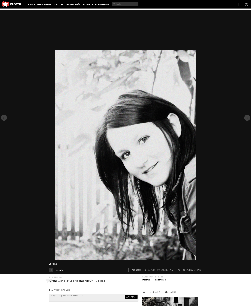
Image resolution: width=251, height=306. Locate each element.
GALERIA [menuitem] (30, 4)
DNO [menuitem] (62, 4)
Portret (146, 280)
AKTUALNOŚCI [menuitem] (73, 4)
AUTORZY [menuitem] (88, 4)
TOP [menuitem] (55, 4)
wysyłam (131, 297)
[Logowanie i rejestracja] (246, 4)
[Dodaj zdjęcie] (239, 4)
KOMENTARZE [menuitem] (102, 4)
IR (51, 270)
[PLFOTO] (11, 4)
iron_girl (59, 270)
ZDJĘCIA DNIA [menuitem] (44, 4)
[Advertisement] (125, 28)
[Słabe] (171, 270)
